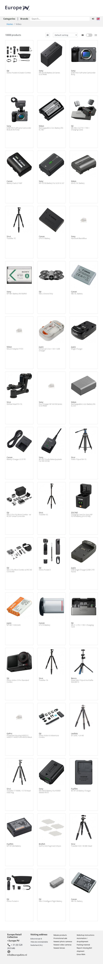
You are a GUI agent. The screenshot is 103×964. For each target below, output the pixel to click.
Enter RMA (81, 954)
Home (10, 24)
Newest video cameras (62, 944)
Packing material (83, 944)
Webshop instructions (85, 935)
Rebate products (60, 935)
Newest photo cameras (63, 941)
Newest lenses (59, 948)
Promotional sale (60, 938)
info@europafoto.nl (17, 954)
